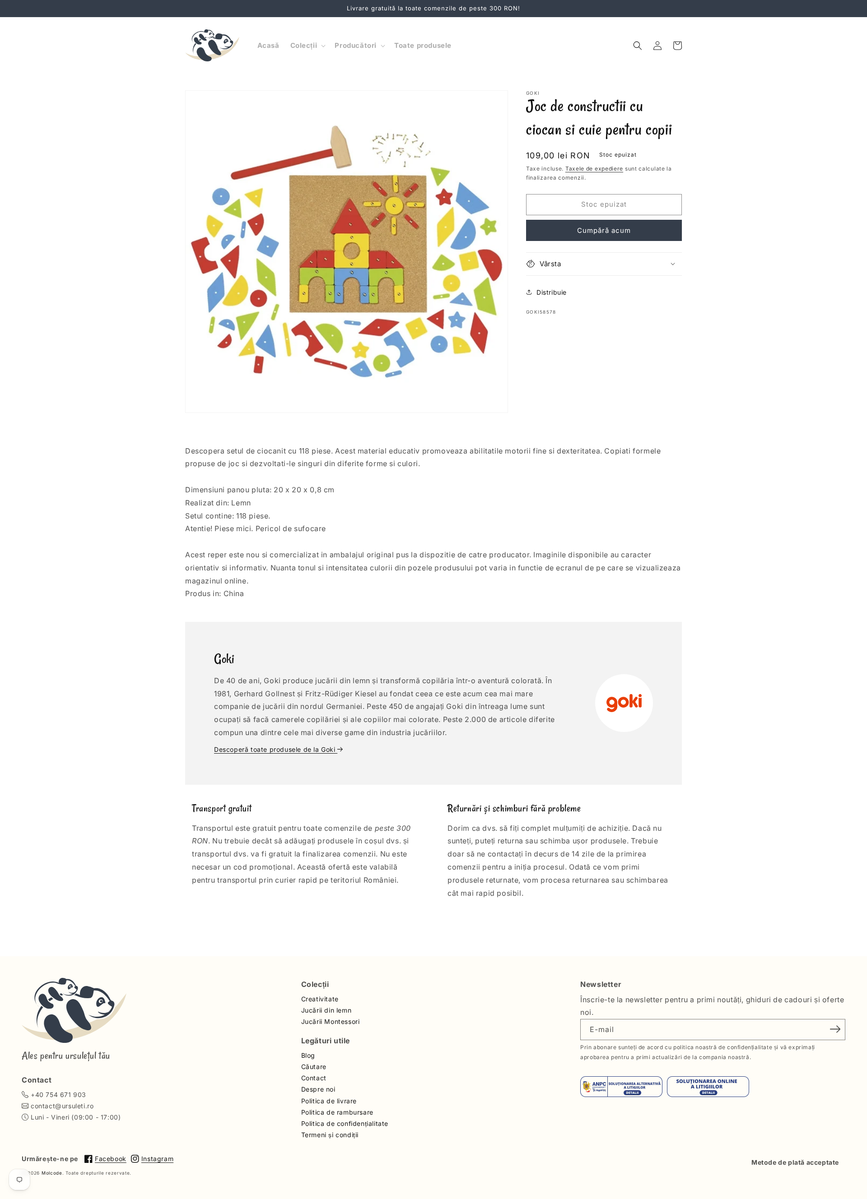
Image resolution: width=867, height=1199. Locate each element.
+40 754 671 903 (58, 1094)
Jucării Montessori (330, 1021)
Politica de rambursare (337, 1112)
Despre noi (318, 1089)
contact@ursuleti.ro (62, 1106)
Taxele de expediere (594, 168)
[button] (307, 46)
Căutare (313, 1066)
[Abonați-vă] (835, 1029)
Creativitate (320, 999)
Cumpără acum (604, 230)
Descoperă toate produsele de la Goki (275, 749)
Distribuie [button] (551, 292)
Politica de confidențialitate (344, 1123)
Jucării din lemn (326, 1010)
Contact (313, 1078)
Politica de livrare (329, 1101)
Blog (308, 1055)
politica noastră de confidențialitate (722, 1047)
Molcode (52, 1173)
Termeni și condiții (330, 1135)
